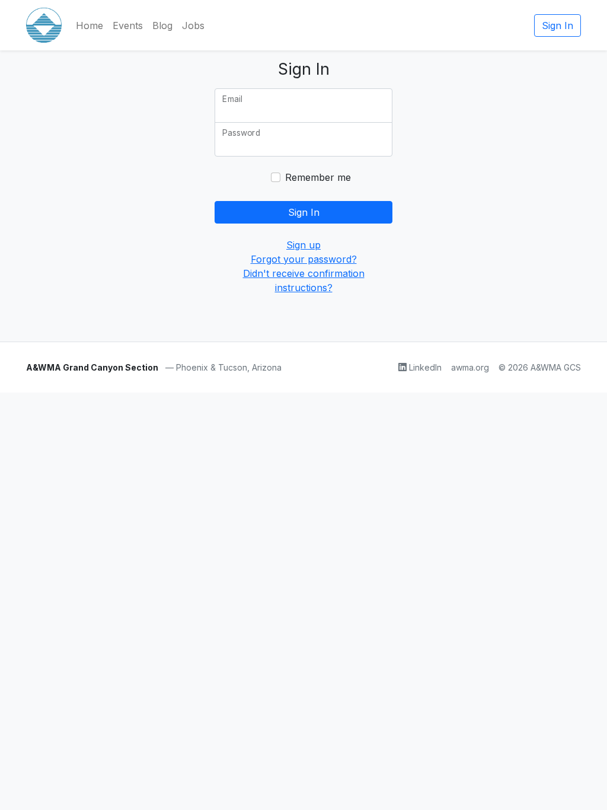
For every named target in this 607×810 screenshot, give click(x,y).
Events (128, 25)
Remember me (318, 177)
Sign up (303, 245)
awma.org (470, 367)
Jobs (193, 25)
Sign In (557, 25)
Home (89, 25)
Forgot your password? (304, 259)
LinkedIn (425, 367)
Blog (162, 25)
